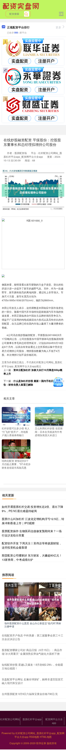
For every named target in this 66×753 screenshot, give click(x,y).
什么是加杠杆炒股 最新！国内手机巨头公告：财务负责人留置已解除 (31, 382)
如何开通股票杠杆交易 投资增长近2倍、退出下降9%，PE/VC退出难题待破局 (32, 509)
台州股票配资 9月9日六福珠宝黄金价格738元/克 (30, 694)
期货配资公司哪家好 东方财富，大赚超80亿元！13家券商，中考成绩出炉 (32, 557)
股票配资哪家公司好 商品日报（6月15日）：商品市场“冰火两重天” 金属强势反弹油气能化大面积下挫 (32, 651)
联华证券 (41, 743)
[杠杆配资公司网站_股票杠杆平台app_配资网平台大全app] (21, 6)
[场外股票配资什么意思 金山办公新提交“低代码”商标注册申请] (33, 601)
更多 (58, 27)
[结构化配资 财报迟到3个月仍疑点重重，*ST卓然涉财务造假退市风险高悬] (16, 448)
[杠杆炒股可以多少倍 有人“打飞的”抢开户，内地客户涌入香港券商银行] (16, 416)
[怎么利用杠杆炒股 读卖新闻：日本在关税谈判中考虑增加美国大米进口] (49, 416)
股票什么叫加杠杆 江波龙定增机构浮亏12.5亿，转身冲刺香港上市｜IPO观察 (33, 521)
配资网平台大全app (54, 721)
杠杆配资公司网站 (10, 719)
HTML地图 (46, 737)
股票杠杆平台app (32, 719)
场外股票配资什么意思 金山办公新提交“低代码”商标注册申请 (32, 624)
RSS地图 (34, 737)
